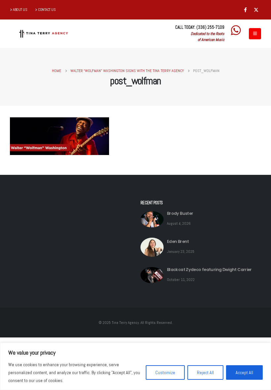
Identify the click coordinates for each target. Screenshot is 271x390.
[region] (135, 366)
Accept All (244, 372)
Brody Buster (180, 213)
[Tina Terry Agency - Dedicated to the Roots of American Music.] (43, 34)
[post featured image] (152, 219)
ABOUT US (20, 9)
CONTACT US (47, 9)
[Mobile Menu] (255, 33)
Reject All (205, 372)
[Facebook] (245, 10)
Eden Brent (178, 241)
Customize (165, 372)
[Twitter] (256, 10)
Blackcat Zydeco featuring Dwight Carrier (209, 269)
